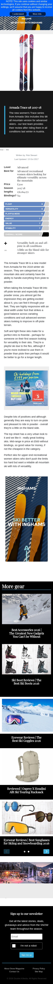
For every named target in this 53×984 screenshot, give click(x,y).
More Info (37, 14)
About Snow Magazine (14, 968)
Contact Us (14, 971)
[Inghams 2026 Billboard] (26, 23)
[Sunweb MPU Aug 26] (26, 388)
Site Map (39, 971)
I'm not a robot (28, 945)
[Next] (46, 851)
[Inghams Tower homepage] (26, 518)
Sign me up (26, 955)
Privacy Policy (39, 968)
